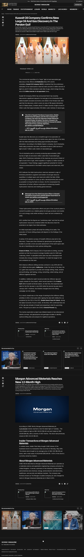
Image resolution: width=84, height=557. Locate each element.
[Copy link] (3, 25)
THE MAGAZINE (20, 549)
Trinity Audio (32, 72)
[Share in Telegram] (3, 22)
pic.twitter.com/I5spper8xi (39, 197)
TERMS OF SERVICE (44, 549)
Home (3, 13)
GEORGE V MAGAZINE (42, 5)
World (53, 336)
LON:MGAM (23, 429)
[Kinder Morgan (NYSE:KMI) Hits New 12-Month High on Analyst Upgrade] (28, 494)
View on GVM (14, 4)
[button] (79, 1)
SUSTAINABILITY (36, 549)
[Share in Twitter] (3, 20)
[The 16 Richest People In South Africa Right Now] (52, 360)
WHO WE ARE (13, 549)
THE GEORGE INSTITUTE (61, 549)
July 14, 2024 (29, 130)
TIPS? (25, 549)
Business (17, 34)
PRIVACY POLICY (52, 549)
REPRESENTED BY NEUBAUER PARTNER (9, 551)
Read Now (54, 1)
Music (29, 1)
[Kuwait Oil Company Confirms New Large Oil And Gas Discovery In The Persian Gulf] (55, 494)
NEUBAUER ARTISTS (5, 549)
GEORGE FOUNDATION (71, 549)
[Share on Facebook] (3, 17)
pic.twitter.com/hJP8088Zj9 (34, 125)
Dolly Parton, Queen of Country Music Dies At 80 (41, 1)
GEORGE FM (29, 549)
